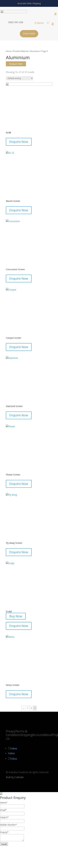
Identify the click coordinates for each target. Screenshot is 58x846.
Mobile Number (8, 824)
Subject (4, 817)
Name (3, 802)
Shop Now (29, 33)
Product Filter (16, 63)
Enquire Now (18, 142)
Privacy (10, 731)
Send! (4, 844)
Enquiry (4, 832)
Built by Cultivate (15, 777)
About (47, 735)
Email (3, 810)
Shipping (26, 735)
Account (37, 735)
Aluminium (35, 51)
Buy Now (15, 616)
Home (8, 51)
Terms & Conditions (16, 733)
